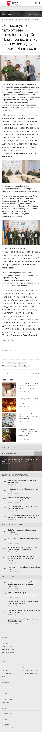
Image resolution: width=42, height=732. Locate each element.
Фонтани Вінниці (7, 699)
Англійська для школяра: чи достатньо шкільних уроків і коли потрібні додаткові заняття (19, 461)
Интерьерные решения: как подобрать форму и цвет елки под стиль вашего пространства (21, 584)
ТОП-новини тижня (8, 649)
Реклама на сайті (7, 728)
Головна (4, 19)
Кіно (3, 667)
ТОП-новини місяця (8, 652)
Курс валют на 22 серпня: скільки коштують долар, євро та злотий (28, 416)
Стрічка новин (6, 643)
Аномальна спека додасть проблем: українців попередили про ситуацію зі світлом (21, 558)
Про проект (5, 725)
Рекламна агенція (7, 688)
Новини (11, 19)
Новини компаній (7, 646)
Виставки (5, 670)
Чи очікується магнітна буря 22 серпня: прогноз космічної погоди (29, 401)
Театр (24, 667)
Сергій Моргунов (24, 366)
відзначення (22, 363)
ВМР (13, 340)
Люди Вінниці (6, 702)
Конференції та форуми (29, 673)
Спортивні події (7, 673)
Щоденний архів (7, 713)
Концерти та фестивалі (29, 670)
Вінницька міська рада (10, 366)
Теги (3, 656)
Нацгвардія (12, 363)
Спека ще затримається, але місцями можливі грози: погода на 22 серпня (29, 386)
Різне (3, 676)
